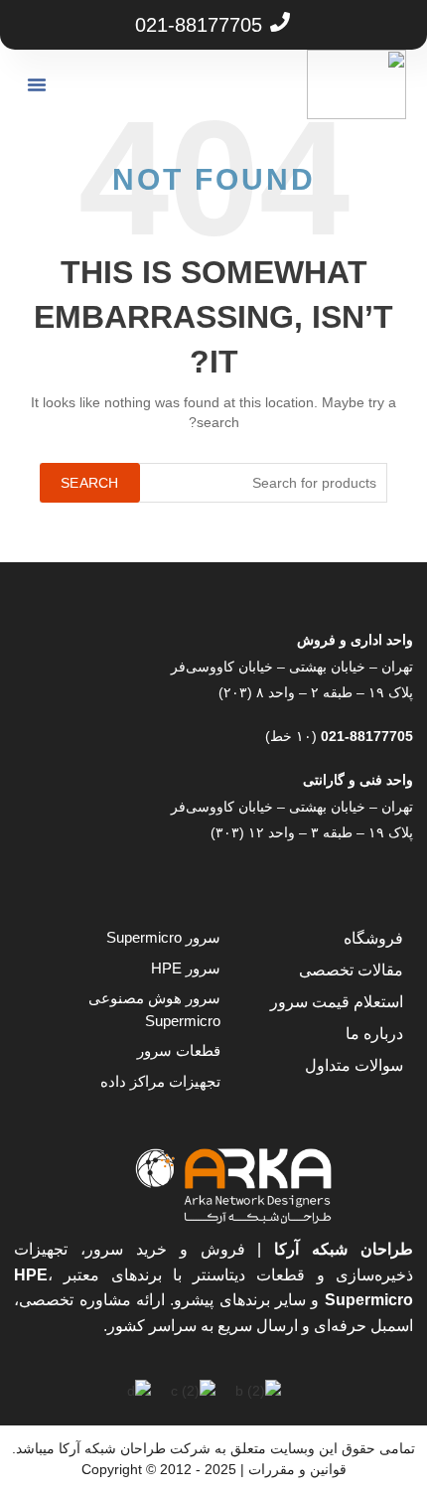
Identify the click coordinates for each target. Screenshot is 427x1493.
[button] (37, 84)
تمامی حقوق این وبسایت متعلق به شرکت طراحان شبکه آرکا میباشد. (213, 1448)
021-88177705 (365, 736)
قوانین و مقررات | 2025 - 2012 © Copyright (214, 1469)
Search (90, 483)
